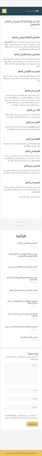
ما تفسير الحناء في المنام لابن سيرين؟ (22, 267)
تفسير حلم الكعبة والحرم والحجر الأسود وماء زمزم (21, 278)
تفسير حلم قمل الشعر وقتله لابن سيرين (21, 326)
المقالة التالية (21, 226)
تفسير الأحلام (35, 28)
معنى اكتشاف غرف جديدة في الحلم (23, 290)
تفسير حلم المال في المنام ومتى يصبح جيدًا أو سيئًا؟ (22, 302)
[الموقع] (21, 408)
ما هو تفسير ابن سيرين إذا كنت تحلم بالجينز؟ (22, 315)
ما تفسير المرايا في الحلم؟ (27, 243)
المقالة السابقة (21, 222)
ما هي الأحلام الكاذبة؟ (28, 337)
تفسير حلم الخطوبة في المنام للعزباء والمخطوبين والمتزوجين (23, 255)
